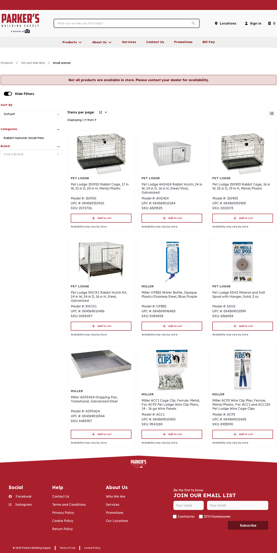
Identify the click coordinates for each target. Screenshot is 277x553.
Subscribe (248, 525)
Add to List (104, 218)
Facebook (23, 496)
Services (112, 504)
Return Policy (62, 529)
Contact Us (60, 496)
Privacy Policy (63, 513)
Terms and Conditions (69, 504)
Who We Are (115, 496)
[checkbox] (8, 94)
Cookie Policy (62, 521)
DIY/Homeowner (217, 516)
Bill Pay (209, 42)
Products (7, 63)
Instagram (23, 504)
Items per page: (80, 112)
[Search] (58, 154)
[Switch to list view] (271, 113)
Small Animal (61, 63)
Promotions (114, 513)
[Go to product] (101, 154)
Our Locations (117, 521)
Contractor (186, 516)
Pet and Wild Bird (33, 63)
